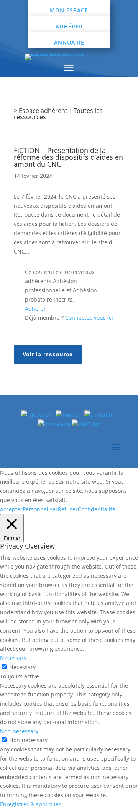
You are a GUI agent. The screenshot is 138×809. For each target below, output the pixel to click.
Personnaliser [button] (40, 509)
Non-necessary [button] (19, 731)
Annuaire (69, 42)
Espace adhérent (43, 110)
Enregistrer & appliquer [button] (30, 804)
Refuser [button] (68, 509)
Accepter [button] (11, 509)
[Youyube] (86, 424)
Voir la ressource (48, 354)
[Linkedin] (100, 414)
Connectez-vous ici (89, 317)
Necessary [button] (13, 657)
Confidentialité (96, 509)
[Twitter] (70, 414)
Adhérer (69, 26)
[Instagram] (55, 424)
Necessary (22, 667)
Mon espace (69, 10)
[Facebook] (36, 414)
